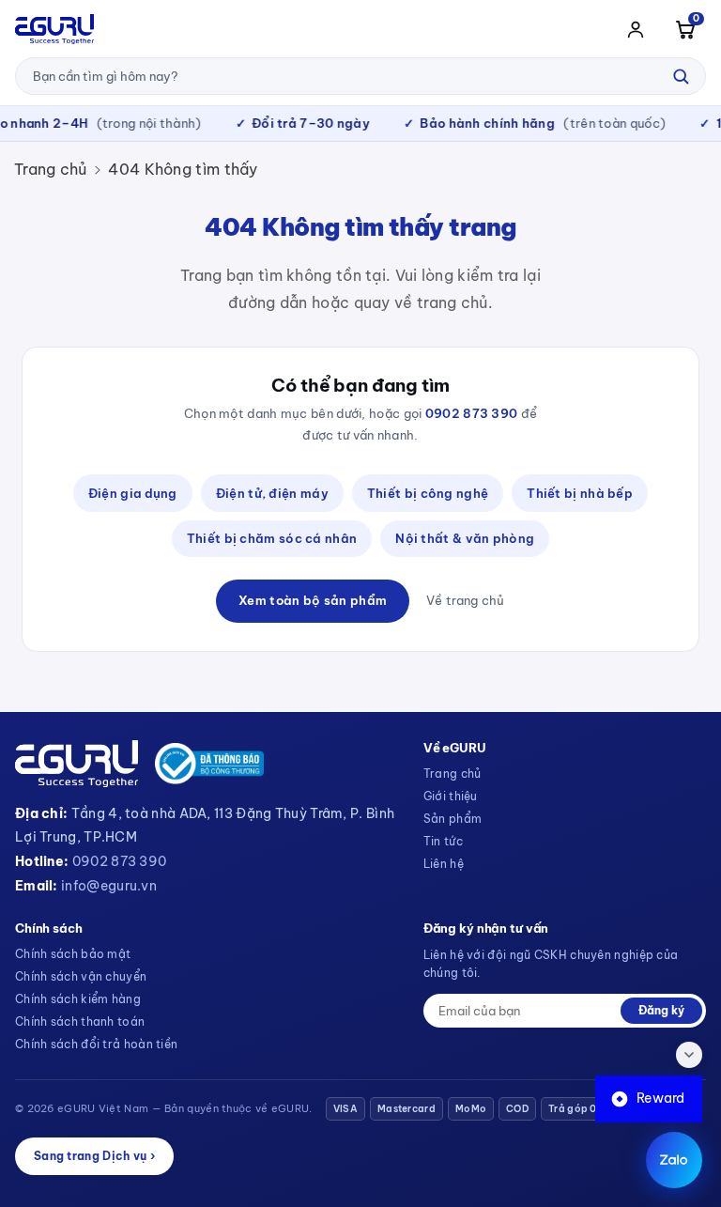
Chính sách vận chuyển (80, 976)
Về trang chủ (465, 600)
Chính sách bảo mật (72, 954)
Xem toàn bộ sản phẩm (312, 600)
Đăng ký (661, 1010)
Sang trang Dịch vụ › (94, 1156)
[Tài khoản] (635, 29)
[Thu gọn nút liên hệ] (689, 1055)
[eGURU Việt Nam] (54, 29)
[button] (685, 29)
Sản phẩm (452, 819)
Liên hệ (443, 864)
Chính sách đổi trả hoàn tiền (96, 1044)
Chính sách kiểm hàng (78, 999)
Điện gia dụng (132, 493)
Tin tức (443, 841)
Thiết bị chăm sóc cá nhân (272, 538)
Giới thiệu (450, 796)
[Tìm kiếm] (680, 76)
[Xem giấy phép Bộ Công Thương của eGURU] (209, 763)
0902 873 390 (471, 413)
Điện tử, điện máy (272, 493)
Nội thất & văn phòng (464, 538)
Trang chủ (50, 169)
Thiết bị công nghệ (427, 493)
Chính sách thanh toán (80, 1021)
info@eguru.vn (109, 885)
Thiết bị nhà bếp (580, 493)
